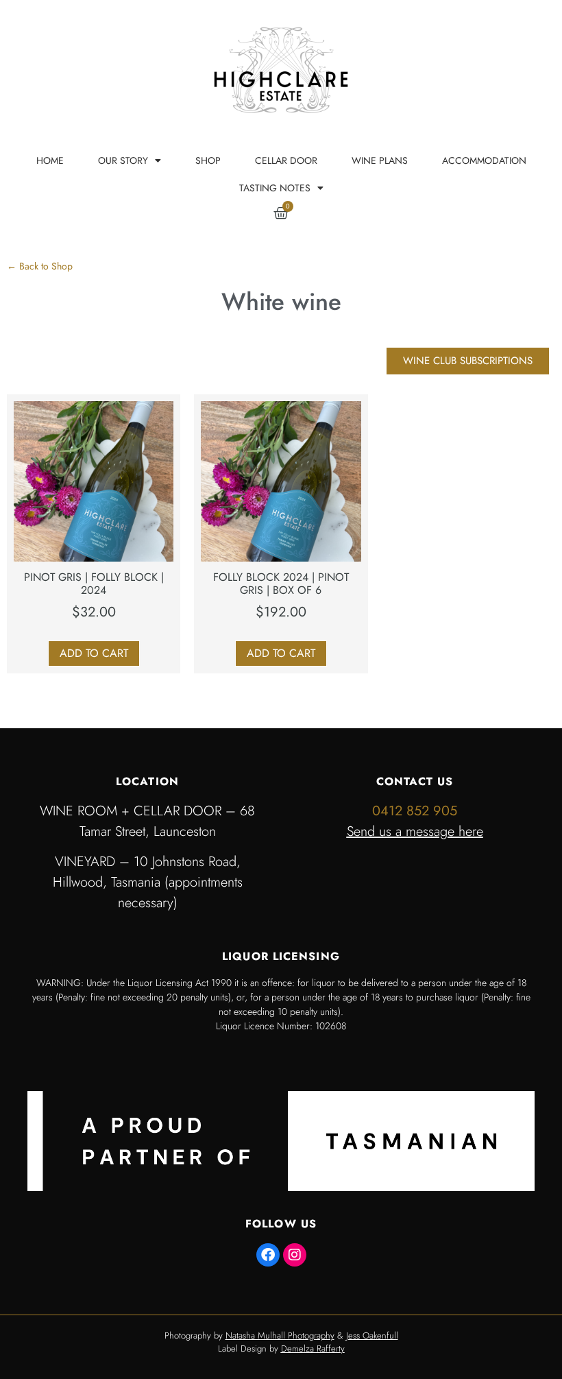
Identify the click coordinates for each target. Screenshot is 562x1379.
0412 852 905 (414, 811)
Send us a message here (415, 831)
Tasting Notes (274, 188)
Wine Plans (380, 160)
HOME (50, 160)
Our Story (123, 160)
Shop (208, 160)
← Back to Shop (40, 266)
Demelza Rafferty (313, 1348)
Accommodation (484, 160)
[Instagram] (294, 1255)
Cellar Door (286, 160)
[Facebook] (268, 1255)
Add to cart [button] (94, 653)
